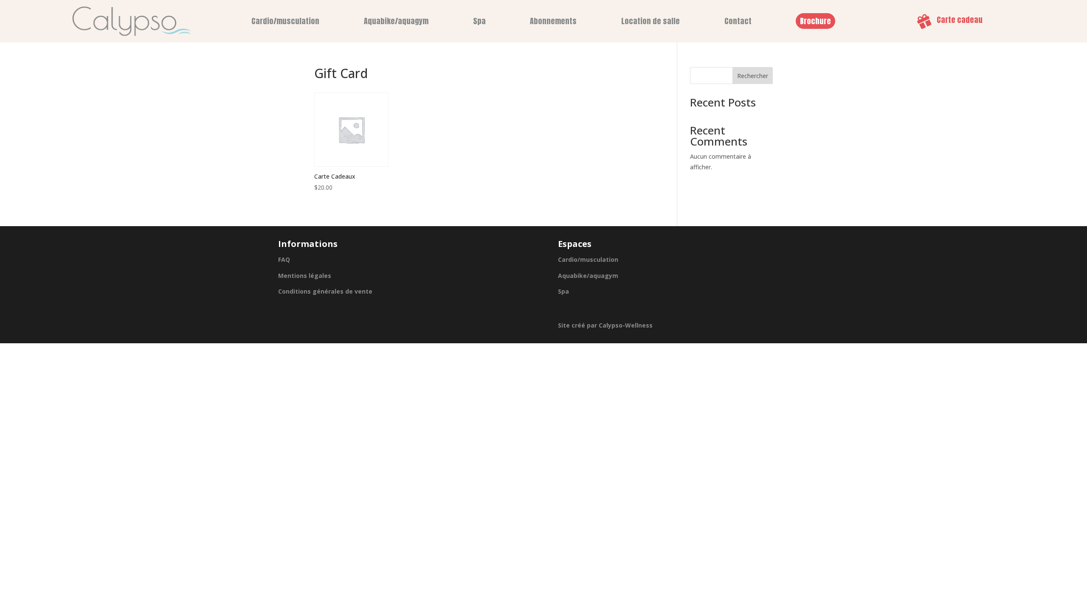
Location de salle (650, 21)
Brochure (815, 21)
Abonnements (553, 21)
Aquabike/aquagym (396, 21)
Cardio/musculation (285, 21)
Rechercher (752, 76)
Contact (738, 21)
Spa (479, 21)
